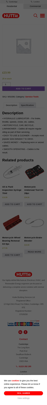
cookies (15, 381)
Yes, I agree (23, 393)
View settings (23, 398)
